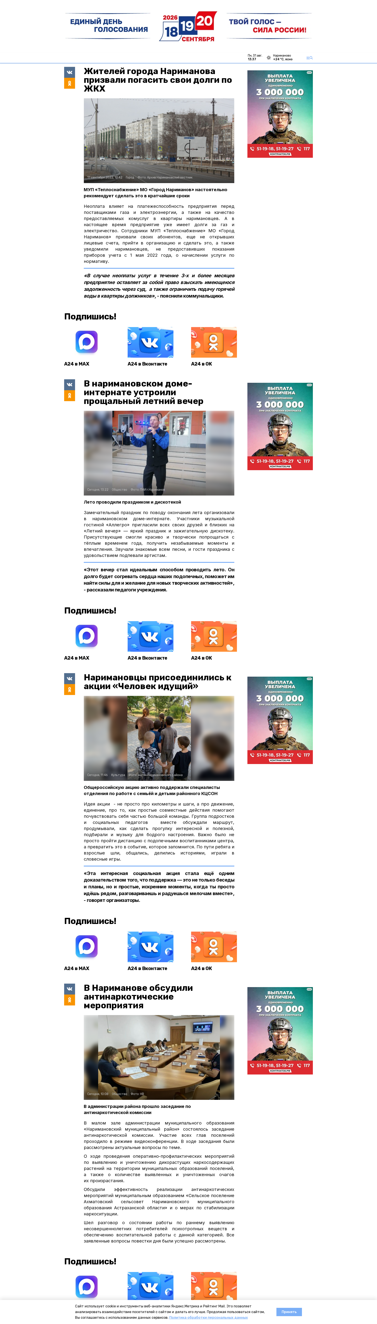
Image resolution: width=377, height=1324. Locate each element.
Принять (289, 1312)
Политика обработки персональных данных (208, 1317)
